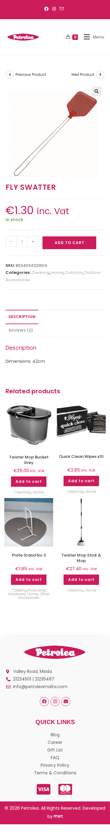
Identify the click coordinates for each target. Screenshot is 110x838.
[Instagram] (55, 701)
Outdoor (73, 272)
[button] (96, 91)
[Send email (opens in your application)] (62, 9)
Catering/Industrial (29, 590)
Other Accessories (34, 595)
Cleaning (40, 272)
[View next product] (100, 74)
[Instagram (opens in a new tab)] (54, 9)
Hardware (16, 593)
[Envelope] (65, 701)
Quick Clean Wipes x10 (81, 456)
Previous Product (31, 74)
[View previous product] (10, 74)
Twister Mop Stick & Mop (81, 558)
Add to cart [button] (29, 481)
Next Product (83, 74)
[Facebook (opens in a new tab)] (47, 9)
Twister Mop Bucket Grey (29, 459)
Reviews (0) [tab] (21, 330)
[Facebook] (44, 701)
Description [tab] (22, 316)
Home (57, 272)
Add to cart (69, 242)
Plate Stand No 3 (29, 555)
